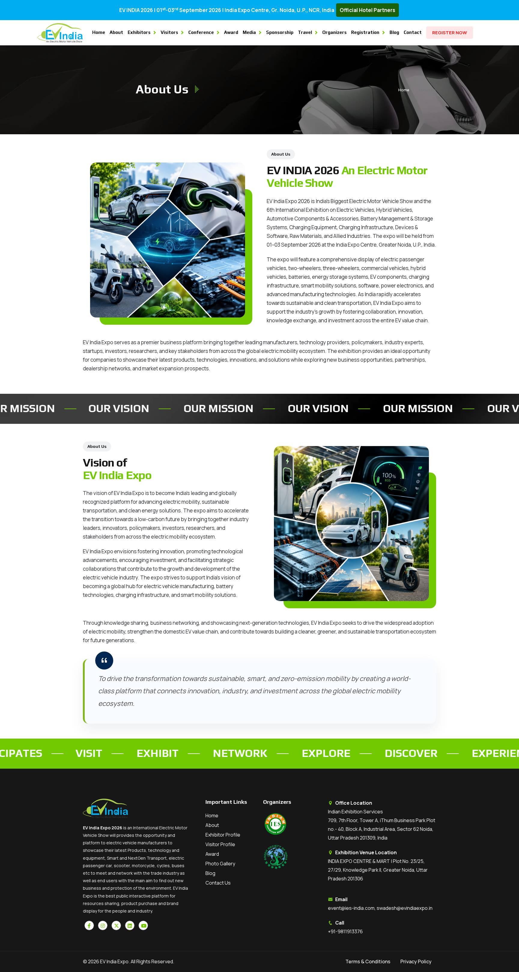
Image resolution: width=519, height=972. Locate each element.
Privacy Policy (416, 961)
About (116, 32)
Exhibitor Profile (222, 834)
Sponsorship (279, 32)
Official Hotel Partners (367, 10)
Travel (305, 32)
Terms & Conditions (367, 961)
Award (231, 32)
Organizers (334, 32)
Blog (394, 32)
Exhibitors (139, 32)
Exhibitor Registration (480, 959)
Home (98, 32)
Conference (201, 32)
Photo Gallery (220, 863)
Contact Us (218, 882)
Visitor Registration (480, 941)
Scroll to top (13, 487)
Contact (413, 32)
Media (249, 32)
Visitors (169, 32)
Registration (365, 32)
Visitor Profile (220, 844)
